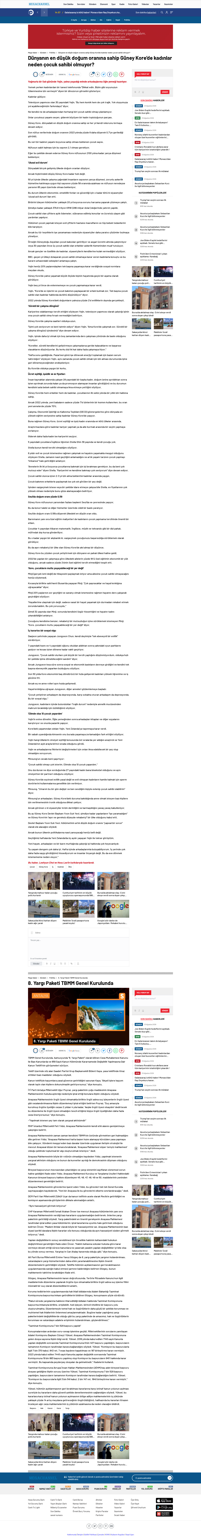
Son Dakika (68, 4)
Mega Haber (32, 53)
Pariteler (131, 1488)
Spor (113, 4)
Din (101, 20)
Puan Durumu (100, 1488)
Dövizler (99, 1503)
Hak (41, 1408)
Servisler (81, 4)
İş (52, 867)
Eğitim (108, 20)
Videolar (145, 4)
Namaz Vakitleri (47, 1488)
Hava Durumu (82, 1488)
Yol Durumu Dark (35, 1503)
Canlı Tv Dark (56, 1500)
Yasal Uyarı (130, 1534)
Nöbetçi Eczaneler (58, 1507)
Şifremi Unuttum (138, 1507)
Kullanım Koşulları (118, 1534)
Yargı (67, 1408)
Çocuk (32, 867)
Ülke (70, 867)
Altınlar (99, 1500)
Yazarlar (156, 4)
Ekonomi (104, 4)
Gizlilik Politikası (90, 1534)
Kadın (122, 4)
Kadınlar (61, 867)
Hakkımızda (71, 1534)
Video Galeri (119, 1503)
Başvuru (33, 1408)
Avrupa (84, 20)
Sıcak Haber (119, 1515)
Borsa (31, 1488)
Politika (127, 20)
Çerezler (101, 1534)
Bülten (93, 20)
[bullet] (65, 963)
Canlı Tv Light (34, 1507)
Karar (59, 1408)
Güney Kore (43, 867)
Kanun (50, 1408)
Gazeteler (168, 4)
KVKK (107, 1534)
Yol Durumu (147, 1488)
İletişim (80, 1534)
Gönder (36, 963)
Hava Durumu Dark (36, 1500)
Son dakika (146, 12)
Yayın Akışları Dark (58, 1503)
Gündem (92, 4)
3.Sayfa (74, 20)
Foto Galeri (133, 4)
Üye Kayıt (135, 1503)
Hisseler (116, 1488)
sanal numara (56, 1515)
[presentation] (37, 12)
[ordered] (61, 963)
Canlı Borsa (78, 1500)
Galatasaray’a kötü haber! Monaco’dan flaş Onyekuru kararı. (89, 12)
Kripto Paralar (165, 1488)
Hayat (118, 20)
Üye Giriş (135, 1500)
